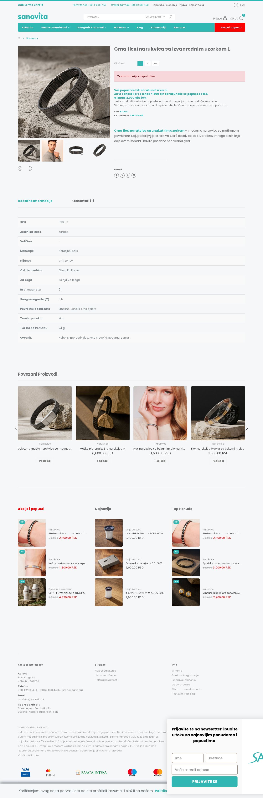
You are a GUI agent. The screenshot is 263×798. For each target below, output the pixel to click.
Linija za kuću (133, 529)
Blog (140, 27)
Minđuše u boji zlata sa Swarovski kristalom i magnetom (222, 593)
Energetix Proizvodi (90, 27)
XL (148, 63)
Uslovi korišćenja (105, 675)
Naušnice (208, 589)
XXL (155, 63)
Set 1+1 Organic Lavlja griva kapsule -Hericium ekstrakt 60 (68, 593)
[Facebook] (116, 175)
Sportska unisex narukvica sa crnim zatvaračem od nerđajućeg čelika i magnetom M (222, 563)
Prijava (183, 5)
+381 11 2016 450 (97, 5)
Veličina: (119, 63)
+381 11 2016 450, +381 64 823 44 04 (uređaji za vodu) (50, 690)
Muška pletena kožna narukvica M (102, 449)
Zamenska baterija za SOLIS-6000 (145, 563)
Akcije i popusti (230, 27)
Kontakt (179, 27)
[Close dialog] (254, 723)
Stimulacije (158, 27)
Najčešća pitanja (105, 671)
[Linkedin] (128, 175)
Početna (27, 27)
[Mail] (134, 175)
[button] (242, 17)
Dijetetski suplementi (60, 589)
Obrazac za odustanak (186, 689)
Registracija (196, 5)
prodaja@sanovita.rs (31, 699)
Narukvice (32, 38)
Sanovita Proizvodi (54, 27)
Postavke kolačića (183, 694)
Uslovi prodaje (181, 684)
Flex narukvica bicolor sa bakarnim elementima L (218, 449)
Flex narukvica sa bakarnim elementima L (160, 449)
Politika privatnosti (106, 680)
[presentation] (25, 92)
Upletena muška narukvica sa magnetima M (45, 449)
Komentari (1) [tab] (83, 201)
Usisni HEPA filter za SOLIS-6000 (144, 533)
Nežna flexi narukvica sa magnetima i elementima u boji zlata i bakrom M (68, 563)
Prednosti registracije (185, 675)
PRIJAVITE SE (146, 781)
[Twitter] (122, 175)
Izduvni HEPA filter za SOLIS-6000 (145, 593)
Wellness (120, 27)
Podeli (118, 169)
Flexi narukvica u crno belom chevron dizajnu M (68, 533)
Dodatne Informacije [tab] (35, 201)
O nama (177, 671)
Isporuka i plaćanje (165, 5)
